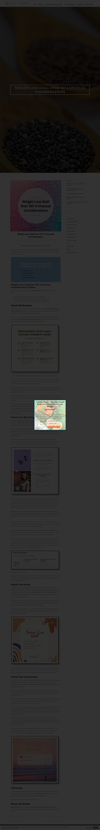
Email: (41, 424)
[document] (50, 415)
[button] (63, 401)
